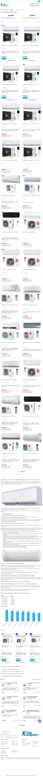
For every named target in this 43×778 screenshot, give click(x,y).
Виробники (24, 741)
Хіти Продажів (35, 743)
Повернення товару (14, 744)
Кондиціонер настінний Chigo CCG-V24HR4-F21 (10, 160)
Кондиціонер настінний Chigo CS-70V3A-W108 (9, 453)
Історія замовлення (4, 743)
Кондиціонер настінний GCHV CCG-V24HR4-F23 (31, 84)
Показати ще (22, 471)
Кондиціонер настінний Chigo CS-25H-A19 (30, 304)
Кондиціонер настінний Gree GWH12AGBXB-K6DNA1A (32, 697)
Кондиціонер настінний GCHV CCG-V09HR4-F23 (10, 45)
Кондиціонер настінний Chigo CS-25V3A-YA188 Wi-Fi (32, 195)
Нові (33, 744)
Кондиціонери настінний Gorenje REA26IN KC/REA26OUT (21, 646)
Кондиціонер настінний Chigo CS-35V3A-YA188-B (31, 416)
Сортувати (38, 21)
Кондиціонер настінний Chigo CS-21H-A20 (9, 269)
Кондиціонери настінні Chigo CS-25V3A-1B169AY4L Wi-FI (32, 343)
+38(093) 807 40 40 (35, 5)
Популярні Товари (36, 741)
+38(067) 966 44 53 (35, 3)
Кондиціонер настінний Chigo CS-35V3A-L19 (30, 453)
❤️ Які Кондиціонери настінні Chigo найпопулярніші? (12, 673)
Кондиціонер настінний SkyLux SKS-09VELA (12, 683)
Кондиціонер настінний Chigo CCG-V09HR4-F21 (10, 123)
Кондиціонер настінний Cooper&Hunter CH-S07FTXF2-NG (35, 646)
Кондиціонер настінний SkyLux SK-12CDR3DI (34, 683)
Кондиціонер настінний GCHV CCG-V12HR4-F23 (31, 45)
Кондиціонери (3, 750)
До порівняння (8, 662)
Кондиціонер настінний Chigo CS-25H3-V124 (9, 342)
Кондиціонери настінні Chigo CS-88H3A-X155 (9, 379)
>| (26, 474)
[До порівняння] (10, 43)
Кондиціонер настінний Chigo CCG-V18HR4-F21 (31, 160)
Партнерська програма (26, 744)
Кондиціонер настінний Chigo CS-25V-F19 (9, 195)
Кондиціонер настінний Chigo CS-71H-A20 (30, 379)
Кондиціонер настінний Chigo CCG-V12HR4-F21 (31, 123)
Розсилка (13, 741)
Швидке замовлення (11, 60)
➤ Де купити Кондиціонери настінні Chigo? (10, 669)
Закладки (2, 744)
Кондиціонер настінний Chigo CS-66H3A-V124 (9, 304)
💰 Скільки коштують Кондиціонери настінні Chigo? (12, 671)
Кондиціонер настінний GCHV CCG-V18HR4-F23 (10, 84)
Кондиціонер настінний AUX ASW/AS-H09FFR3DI (6, 646)
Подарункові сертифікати (26, 743)
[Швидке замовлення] (6, 643)
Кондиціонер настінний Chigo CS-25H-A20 (30, 269)
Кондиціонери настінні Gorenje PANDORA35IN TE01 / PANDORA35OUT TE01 (33, 711)
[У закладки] (12, 43)
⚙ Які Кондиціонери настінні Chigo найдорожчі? (12, 676)
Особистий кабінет (4, 741)
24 (2, 21)
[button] (39, 630)
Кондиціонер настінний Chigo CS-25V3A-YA (9, 416)
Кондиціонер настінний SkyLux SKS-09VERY (12, 697)
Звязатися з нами (14, 743)
